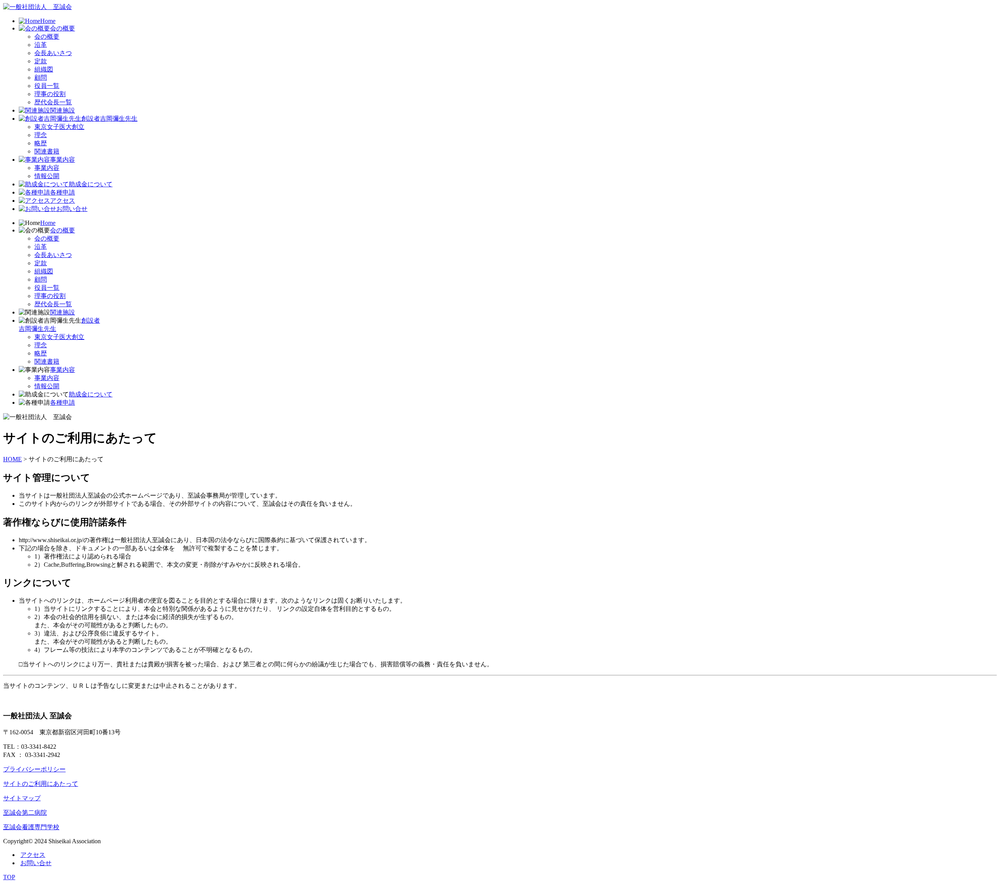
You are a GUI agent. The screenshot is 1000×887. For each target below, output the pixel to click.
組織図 (43, 69)
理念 (40, 135)
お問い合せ (72, 208)
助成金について (90, 184)
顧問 (40, 77)
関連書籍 (46, 151)
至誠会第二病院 (25, 812)
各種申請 (62, 192)
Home (47, 21)
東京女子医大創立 (59, 126)
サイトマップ (22, 798)
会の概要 (62, 28)
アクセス (62, 200)
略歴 (40, 143)
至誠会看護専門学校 (31, 827)
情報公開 (46, 176)
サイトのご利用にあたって (40, 783)
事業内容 (62, 159)
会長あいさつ (53, 53)
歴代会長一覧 (53, 102)
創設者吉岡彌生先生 (109, 118)
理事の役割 (50, 94)
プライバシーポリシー (34, 769)
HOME (12, 459)
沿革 (40, 44)
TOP (9, 877)
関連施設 (62, 110)
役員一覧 (46, 85)
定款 (40, 61)
